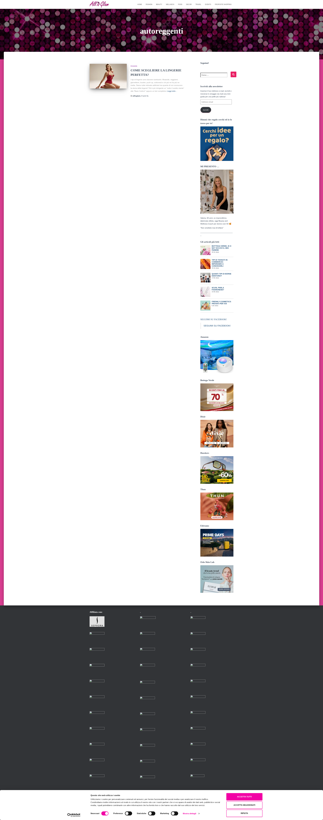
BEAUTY (159, 4)
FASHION (149, 4)
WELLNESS (170, 4)
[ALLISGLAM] (99, 4)
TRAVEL (198, 4)
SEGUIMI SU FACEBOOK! (213, 319)
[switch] (128, 813)
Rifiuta (244, 813)
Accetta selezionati (244, 805)
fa (144, 96)
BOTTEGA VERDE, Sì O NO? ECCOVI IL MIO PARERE (221, 248)
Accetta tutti (244, 797)
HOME (139, 4)
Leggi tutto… (172, 91)
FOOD (180, 4)
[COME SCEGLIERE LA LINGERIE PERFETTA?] (108, 76)
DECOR (189, 4)
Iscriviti (205, 110)
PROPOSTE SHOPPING (223, 4)
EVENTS (208, 4)
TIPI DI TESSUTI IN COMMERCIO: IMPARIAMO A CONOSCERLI (219, 263)
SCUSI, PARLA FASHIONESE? (218, 289)
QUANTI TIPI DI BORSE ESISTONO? (221, 275)
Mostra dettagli (189, 813)
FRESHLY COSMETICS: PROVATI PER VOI (221, 303)
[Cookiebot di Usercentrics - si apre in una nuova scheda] (74, 815)
